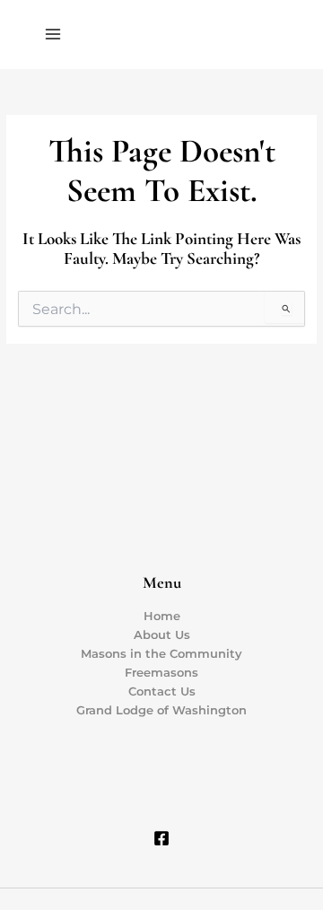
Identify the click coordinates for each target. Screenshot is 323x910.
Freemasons (161, 672)
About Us (162, 635)
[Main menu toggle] (53, 34)
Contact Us (162, 691)
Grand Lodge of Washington (161, 710)
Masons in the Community (161, 654)
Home (162, 616)
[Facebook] (161, 838)
